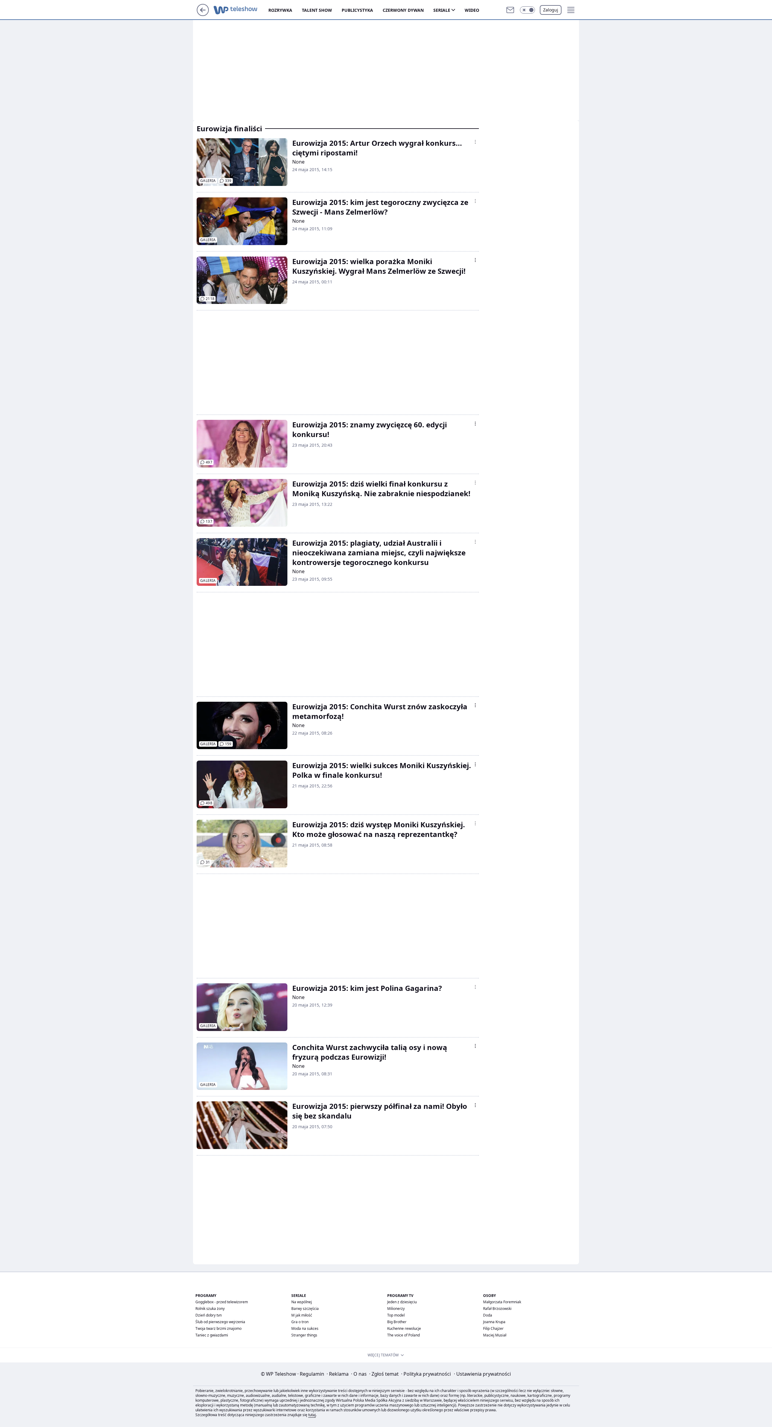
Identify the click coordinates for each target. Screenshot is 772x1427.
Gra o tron (299, 1321)
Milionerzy (396, 1308)
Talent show (317, 10)
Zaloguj (550, 10)
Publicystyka (357, 10)
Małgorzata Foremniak (502, 1301)
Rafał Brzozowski (497, 1308)
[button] (527, 10)
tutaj (312, 1414)
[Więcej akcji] (475, 141)
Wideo (472, 10)
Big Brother (397, 1321)
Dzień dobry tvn (208, 1315)
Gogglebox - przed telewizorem (221, 1301)
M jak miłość (301, 1315)
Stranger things (304, 1335)
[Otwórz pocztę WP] (510, 10)
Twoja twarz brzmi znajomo (218, 1328)
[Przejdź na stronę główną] (203, 14)
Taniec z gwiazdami (211, 1335)
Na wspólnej (301, 1301)
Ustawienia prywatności (482, 1374)
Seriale (441, 10)
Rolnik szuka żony (210, 1308)
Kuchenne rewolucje (404, 1328)
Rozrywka (280, 10)
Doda (487, 1315)
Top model (396, 1315)
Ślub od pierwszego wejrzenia (220, 1321)
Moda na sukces (304, 1328)
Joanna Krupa (494, 1321)
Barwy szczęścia (305, 1308)
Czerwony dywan (403, 10)
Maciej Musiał (494, 1335)
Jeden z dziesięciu (402, 1301)
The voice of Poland (403, 1335)
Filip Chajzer (493, 1328)
